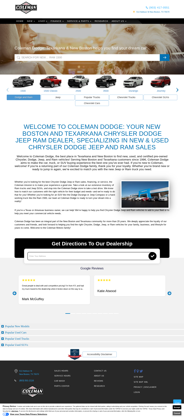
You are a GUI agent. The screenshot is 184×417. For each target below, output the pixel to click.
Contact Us (100, 371)
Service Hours (62, 376)
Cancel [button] (177, 413)
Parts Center (61, 386)
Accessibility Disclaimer (99, 354)
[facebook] (135, 371)
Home (20, 21)
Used (42, 21)
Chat (177, 403)
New (30, 21)
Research (101, 21)
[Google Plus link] (138, 371)
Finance (56, 21)
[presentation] (15, 293)
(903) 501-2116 (26, 380)
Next (177, 84)
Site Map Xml (141, 382)
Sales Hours (61, 371)
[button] (67, 313)
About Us (118, 21)
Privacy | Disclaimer (145, 387)
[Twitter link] (141, 371)
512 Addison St (29, 372)
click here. (14, 411)
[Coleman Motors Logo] (26, 8)
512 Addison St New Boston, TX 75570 (152, 12)
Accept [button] (177, 407)
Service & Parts (78, 21)
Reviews (98, 381)
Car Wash (59, 381)
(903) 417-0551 (158, 7)
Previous (7, 84)
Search (18, 55)
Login (137, 392)
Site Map (138, 377)
